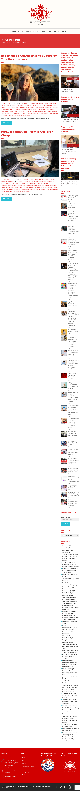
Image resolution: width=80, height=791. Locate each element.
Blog (49, 31)
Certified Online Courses (28, 766)
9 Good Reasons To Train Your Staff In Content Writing (73, 470)
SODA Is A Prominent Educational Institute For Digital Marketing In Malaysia (70, 564)
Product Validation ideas (13, 189)
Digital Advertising (36, 179)
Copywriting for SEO (25, 183)
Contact (56, 31)
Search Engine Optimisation (40, 113)
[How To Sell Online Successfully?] (64, 206)
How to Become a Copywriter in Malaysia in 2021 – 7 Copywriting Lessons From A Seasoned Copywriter (73, 341)
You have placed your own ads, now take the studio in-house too (70, 695)
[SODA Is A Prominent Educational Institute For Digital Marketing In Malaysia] (64, 228)
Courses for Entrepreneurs (31, 105)
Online (64, 31)
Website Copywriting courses (23, 115)
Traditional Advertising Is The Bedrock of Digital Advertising (69, 739)
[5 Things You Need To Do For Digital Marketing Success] (64, 385)
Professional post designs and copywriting (33, 189)
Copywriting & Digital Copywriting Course (73, 443)
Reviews (36, 31)
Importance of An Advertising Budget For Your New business (70, 607)
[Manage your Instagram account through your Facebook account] (64, 478)
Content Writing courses (47, 181)
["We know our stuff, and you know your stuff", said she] (64, 434)
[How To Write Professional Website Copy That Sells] (64, 375)
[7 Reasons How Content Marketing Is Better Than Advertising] (64, 461)
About (20, 31)
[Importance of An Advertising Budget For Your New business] (30, 82)
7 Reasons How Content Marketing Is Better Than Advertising (69, 701)
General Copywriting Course (32, 187)
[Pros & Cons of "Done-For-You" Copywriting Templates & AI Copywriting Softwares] (64, 253)
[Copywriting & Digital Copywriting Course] (64, 443)
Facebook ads (50, 109)
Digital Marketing (18, 109)
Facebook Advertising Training (43, 111)
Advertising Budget (17, 105)
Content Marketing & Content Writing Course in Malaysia (73, 493)
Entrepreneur (41, 109)
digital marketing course (30, 109)
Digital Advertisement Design (48, 105)
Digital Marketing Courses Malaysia (18, 185)
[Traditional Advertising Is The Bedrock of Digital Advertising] (64, 502)
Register (24, 774)
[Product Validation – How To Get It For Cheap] (30, 158)
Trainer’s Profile (26, 769)
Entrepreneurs (5, 105)
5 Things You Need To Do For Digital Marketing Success (69, 656)
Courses (28, 31)
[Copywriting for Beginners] (64, 488)
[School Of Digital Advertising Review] (64, 198)
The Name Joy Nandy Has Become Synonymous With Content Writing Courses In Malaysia (73, 217)
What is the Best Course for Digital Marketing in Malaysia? (70, 638)
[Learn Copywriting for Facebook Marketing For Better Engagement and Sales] (64, 408)
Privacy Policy (25, 772)
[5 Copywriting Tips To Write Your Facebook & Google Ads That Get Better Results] (64, 421)
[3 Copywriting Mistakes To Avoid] (64, 332)
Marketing (53, 179)
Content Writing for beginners (9, 183)
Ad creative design (22, 181)
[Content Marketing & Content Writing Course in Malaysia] (64, 494)
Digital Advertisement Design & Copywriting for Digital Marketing (20, 107)
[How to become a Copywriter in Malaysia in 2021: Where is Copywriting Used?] (64, 362)
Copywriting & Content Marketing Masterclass (43, 103)
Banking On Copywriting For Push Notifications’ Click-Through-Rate (70, 570)
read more (6, 123)
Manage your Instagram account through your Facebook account (69, 712)
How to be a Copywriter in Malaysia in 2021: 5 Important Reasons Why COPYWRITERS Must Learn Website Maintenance (73, 318)
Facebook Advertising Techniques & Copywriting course (17, 111)
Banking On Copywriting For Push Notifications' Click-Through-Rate (73, 243)
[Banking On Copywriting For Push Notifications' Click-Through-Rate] (64, 241)
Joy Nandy (24, 103)
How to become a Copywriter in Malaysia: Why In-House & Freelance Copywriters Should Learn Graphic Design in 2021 (73, 290)
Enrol (43, 31)
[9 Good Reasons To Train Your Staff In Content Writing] (64, 470)
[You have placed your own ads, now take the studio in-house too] (64, 451)
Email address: (65, 517)
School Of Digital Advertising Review (73, 197)
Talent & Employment (7, 181)
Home (14, 31)
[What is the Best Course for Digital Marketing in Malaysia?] (64, 353)
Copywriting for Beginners (70, 716)
